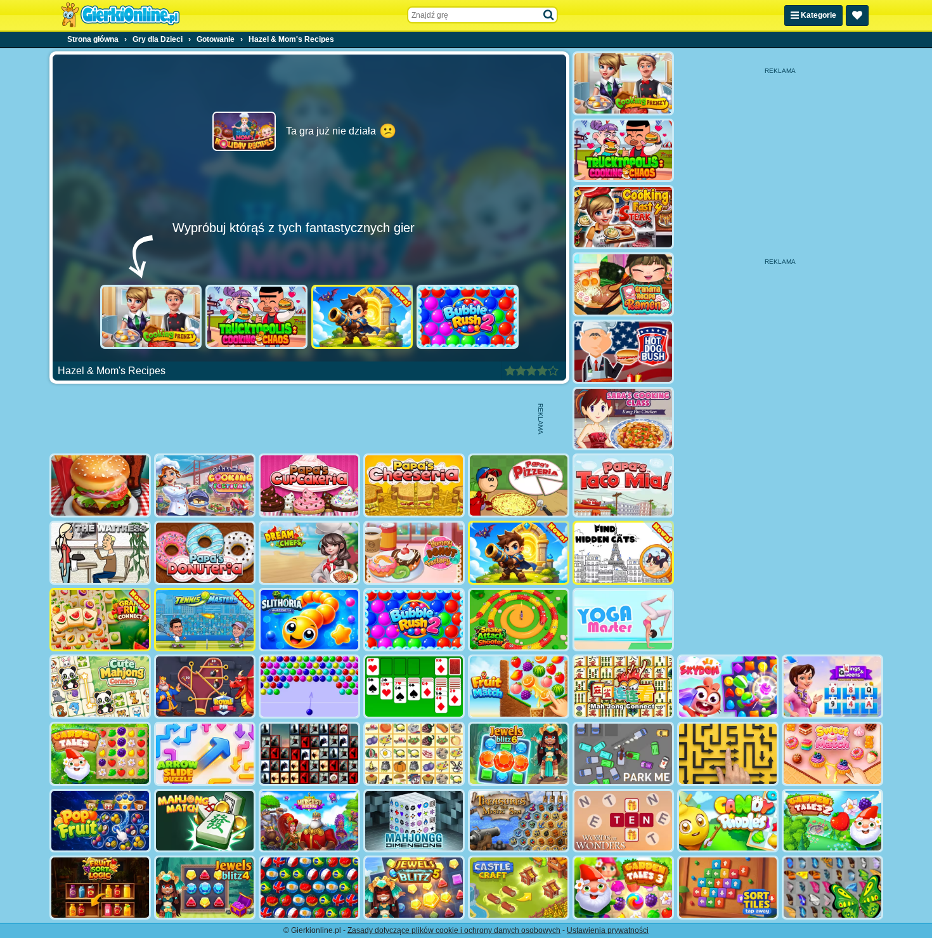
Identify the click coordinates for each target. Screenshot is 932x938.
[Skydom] (728, 687)
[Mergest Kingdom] (309, 821)
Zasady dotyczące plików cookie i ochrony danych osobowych (453, 930)
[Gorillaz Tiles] (309, 754)
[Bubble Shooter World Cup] (309, 888)
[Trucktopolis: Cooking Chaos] (256, 317)
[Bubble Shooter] (309, 687)
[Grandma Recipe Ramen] (623, 284)
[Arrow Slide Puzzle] (205, 754)
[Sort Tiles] (728, 888)
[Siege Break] (362, 317)
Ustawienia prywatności (608, 930)
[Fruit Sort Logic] (100, 888)
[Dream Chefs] (309, 553)
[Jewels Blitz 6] (518, 754)
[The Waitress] (100, 553)
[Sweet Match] (832, 754)
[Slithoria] (309, 620)
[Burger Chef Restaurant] (100, 485)
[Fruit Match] (518, 687)
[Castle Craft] (518, 888)
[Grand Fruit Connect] (100, 620)
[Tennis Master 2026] (205, 620)
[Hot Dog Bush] (623, 352)
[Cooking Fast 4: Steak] (623, 217)
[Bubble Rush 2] (468, 317)
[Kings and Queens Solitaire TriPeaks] (832, 687)
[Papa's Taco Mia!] (623, 485)
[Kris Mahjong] (414, 754)
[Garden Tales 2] (832, 821)
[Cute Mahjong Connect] (100, 687)
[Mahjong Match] (205, 821)
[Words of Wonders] (623, 821)
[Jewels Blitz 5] (414, 888)
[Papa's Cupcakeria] (309, 485)
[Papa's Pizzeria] (518, 485)
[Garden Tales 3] (623, 888)
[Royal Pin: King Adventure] (205, 687)
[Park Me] (623, 754)
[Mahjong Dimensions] (414, 821)
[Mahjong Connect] (623, 687)
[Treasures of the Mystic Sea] (518, 821)
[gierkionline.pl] (120, 15)
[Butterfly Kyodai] (832, 888)
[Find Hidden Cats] (623, 553)
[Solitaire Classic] (414, 687)
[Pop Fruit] (100, 821)
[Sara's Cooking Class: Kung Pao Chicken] (623, 419)
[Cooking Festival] (205, 485)
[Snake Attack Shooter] (518, 620)
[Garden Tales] (100, 754)
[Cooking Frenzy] (151, 317)
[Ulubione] (857, 15)
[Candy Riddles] (728, 821)
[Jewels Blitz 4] (205, 888)
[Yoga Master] (623, 620)
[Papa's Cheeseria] (414, 485)
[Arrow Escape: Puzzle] (728, 754)
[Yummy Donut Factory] (414, 553)
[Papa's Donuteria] (205, 553)
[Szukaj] (549, 15)
